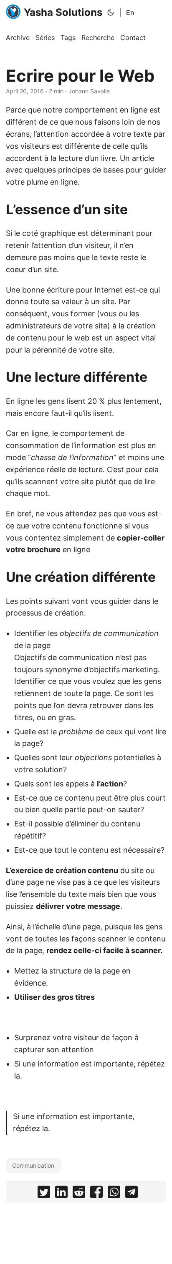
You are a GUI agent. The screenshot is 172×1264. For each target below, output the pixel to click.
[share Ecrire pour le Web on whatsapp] (114, 1194)
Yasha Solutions (63, 12)
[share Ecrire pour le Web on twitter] (44, 1194)
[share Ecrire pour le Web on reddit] (79, 1194)
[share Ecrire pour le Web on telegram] (131, 1194)
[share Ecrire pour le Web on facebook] (96, 1194)
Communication (33, 1165)
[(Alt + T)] (111, 12)
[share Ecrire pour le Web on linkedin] (61, 1194)
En (130, 12)
